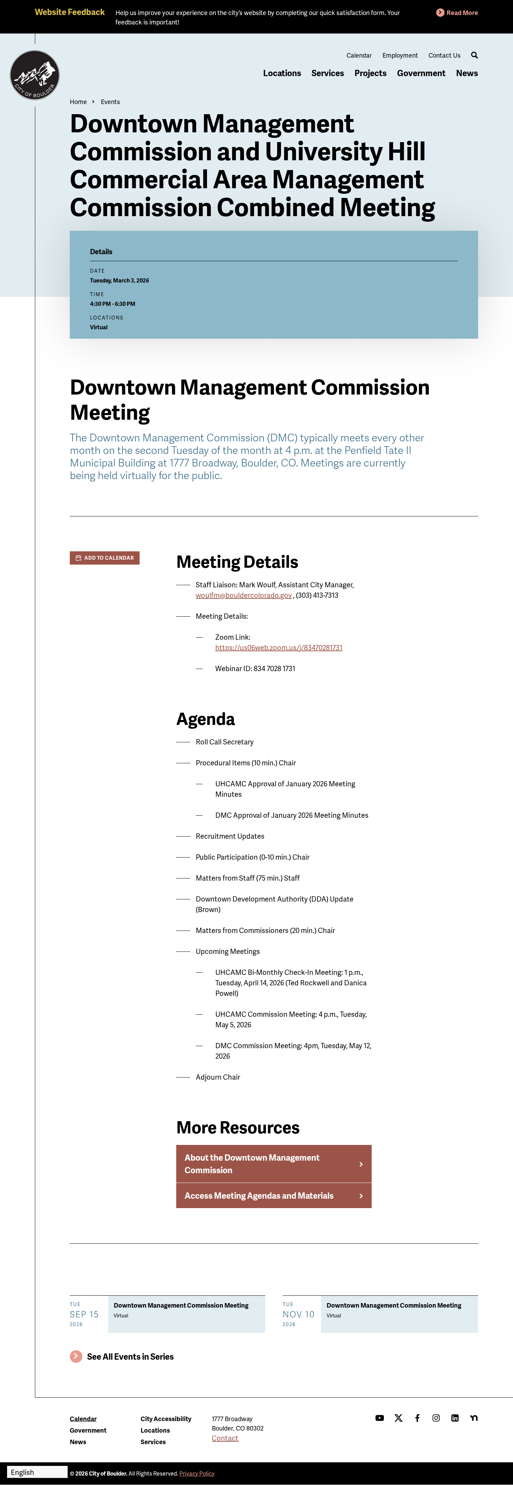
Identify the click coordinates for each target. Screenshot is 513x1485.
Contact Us (445, 55)
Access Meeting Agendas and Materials (259, 1195)
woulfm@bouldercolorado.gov (244, 595)
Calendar (359, 55)
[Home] (35, 75)
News (467, 73)
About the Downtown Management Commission (252, 1164)
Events (110, 101)
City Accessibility (166, 1418)
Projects (371, 73)
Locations (282, 73)
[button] (105, 558)
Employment (400, 55)
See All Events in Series (130, 1356)
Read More (462, 12)
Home (78, 101)
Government (421, 73)
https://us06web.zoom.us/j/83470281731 (278, 647)
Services (328, 73)
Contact (225, 1438)
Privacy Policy (197, 1473)
